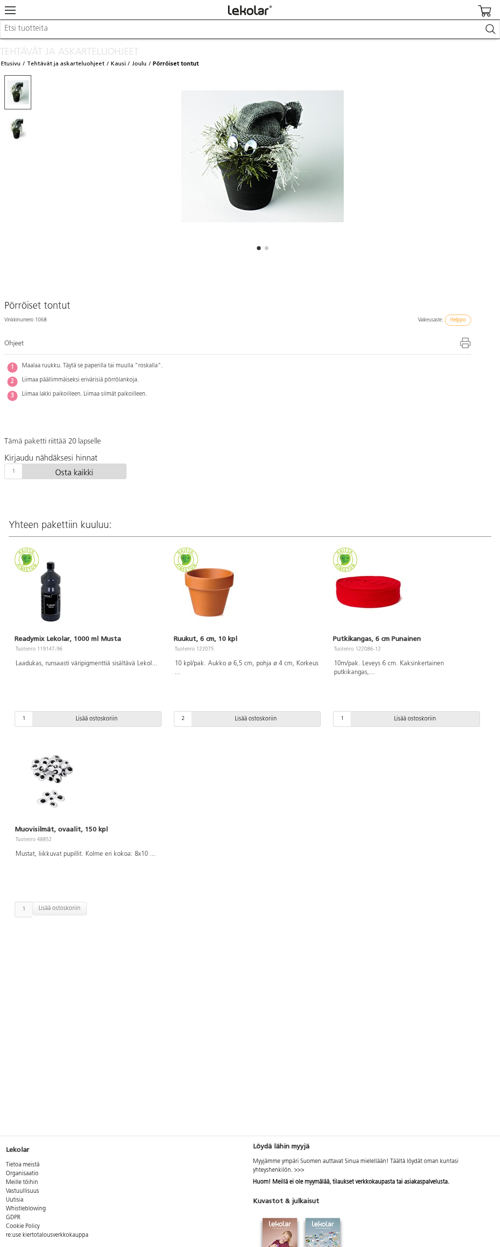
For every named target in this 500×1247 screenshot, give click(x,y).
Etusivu (11, 63)
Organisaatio (22, 1174)
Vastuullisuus (22, 1191)
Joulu (139, 63)
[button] (259, 248)
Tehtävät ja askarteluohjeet (65, 63)
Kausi (118, 63)
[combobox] (250, 29)
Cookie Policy (23, 1226)
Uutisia (14, 1200)
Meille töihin (22, 1182)
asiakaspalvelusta (426, 1182)
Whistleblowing (26, 1209)
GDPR (13, 1218)
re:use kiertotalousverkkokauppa (47, 1235)
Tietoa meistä (23, 1165)
